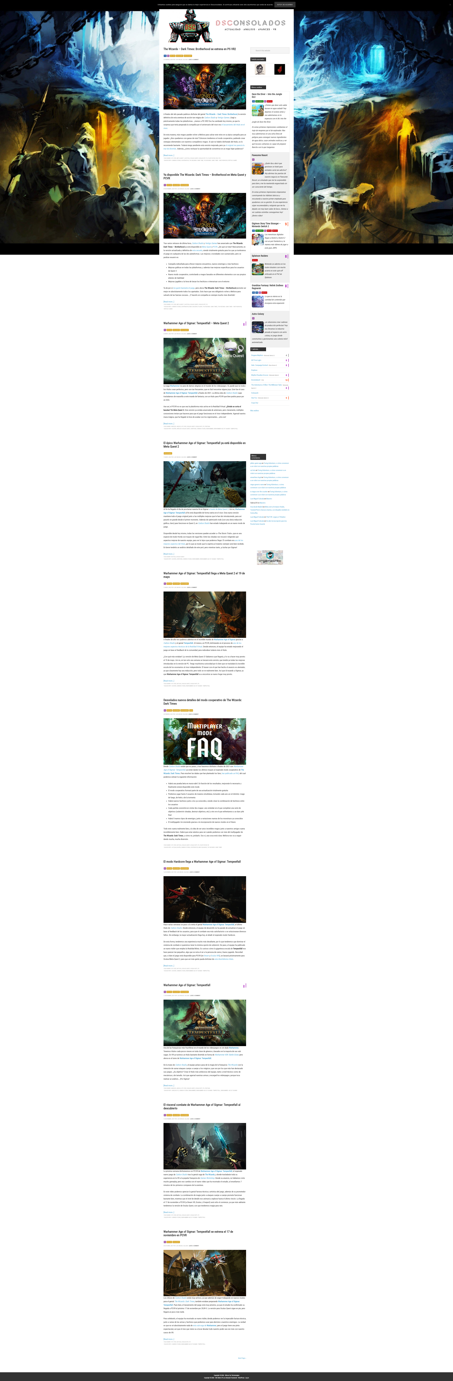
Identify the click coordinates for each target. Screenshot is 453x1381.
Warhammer (233, 1048)
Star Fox (254, 398)
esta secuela (197, 250)
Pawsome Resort (260, 155)
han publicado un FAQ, (230, 773)
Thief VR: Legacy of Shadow (275, 517)
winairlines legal (255, 477)
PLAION (200, 306)
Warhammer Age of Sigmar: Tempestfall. (196, 1058)
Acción (174, 428)
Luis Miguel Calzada (257, 499)
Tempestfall (188, 643)
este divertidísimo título (223, 959)
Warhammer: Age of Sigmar (229, 1090)
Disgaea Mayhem (257, 355)
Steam (206, 955)
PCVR (215, 247)
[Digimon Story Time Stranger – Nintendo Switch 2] (258, 240)
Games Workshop (207, 1178)
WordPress (241, 1378)
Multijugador (193, 306)
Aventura (193, 428)
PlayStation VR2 (213, 158)
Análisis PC (175, 1090)
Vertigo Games (223, 117)
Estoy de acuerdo (285, 5)
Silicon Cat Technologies (232, 1375)
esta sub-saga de (204, 1325)
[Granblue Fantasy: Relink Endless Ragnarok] (258, 302)
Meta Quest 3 (181, 158)
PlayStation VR (204, 845)
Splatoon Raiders (260, 255)
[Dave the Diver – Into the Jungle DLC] (258, 111)
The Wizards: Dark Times (210, 306)
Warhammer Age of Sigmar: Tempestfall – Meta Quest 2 (196, 323)
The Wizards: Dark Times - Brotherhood (215, 160)
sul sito (252, 470)
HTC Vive (172, 55)
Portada (207, 426)
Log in (247, 1378)
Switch (269, 230)
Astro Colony (258, 313)
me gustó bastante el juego (184, 288)
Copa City (254, 403)
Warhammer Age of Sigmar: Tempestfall (181, 393)
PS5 (165, 55)
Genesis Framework (231, 1378)
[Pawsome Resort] (258, 169)
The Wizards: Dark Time (196, 160)
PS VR (191, 710)
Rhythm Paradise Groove (259, 375)
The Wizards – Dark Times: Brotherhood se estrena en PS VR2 (200, 49)
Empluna (254, 370)
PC (168, 55)
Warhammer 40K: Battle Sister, (227, 1055)
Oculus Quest (188, 55)
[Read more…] (169, 155)
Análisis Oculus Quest (183, 428)
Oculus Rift (179, 55)
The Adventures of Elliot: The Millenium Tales (266, 385)
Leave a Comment (194, 59)
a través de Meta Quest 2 (219, 509)
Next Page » (242, 1358)
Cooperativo (185, 160)
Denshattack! (255, 380)
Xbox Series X (259, 101)
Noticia (187, 158)
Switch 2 (269, 101)
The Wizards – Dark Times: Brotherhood (221, 114)
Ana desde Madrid (256, 507)
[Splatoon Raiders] (258, 269)
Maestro (269, 499)
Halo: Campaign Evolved (259, 365)
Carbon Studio (210, 117)
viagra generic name (257, 484)
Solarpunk (254, 393)
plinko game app (255, 463)
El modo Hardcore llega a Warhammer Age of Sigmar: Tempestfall (202, 861)
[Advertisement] (270, 432)
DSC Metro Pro (219, 1378)
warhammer (209, 428)
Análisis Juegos (176, 426)
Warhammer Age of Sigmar (224, 639)
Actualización (176, 847)
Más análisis (254, 411)
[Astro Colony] (258, 328)
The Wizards (233, 1065)
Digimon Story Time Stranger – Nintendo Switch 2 (266, 225)
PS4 (253, 292)
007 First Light (256, 360)
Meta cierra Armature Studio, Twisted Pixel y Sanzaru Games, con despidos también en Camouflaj (269, 510)
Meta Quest (206, 247)
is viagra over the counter (259, 492)
